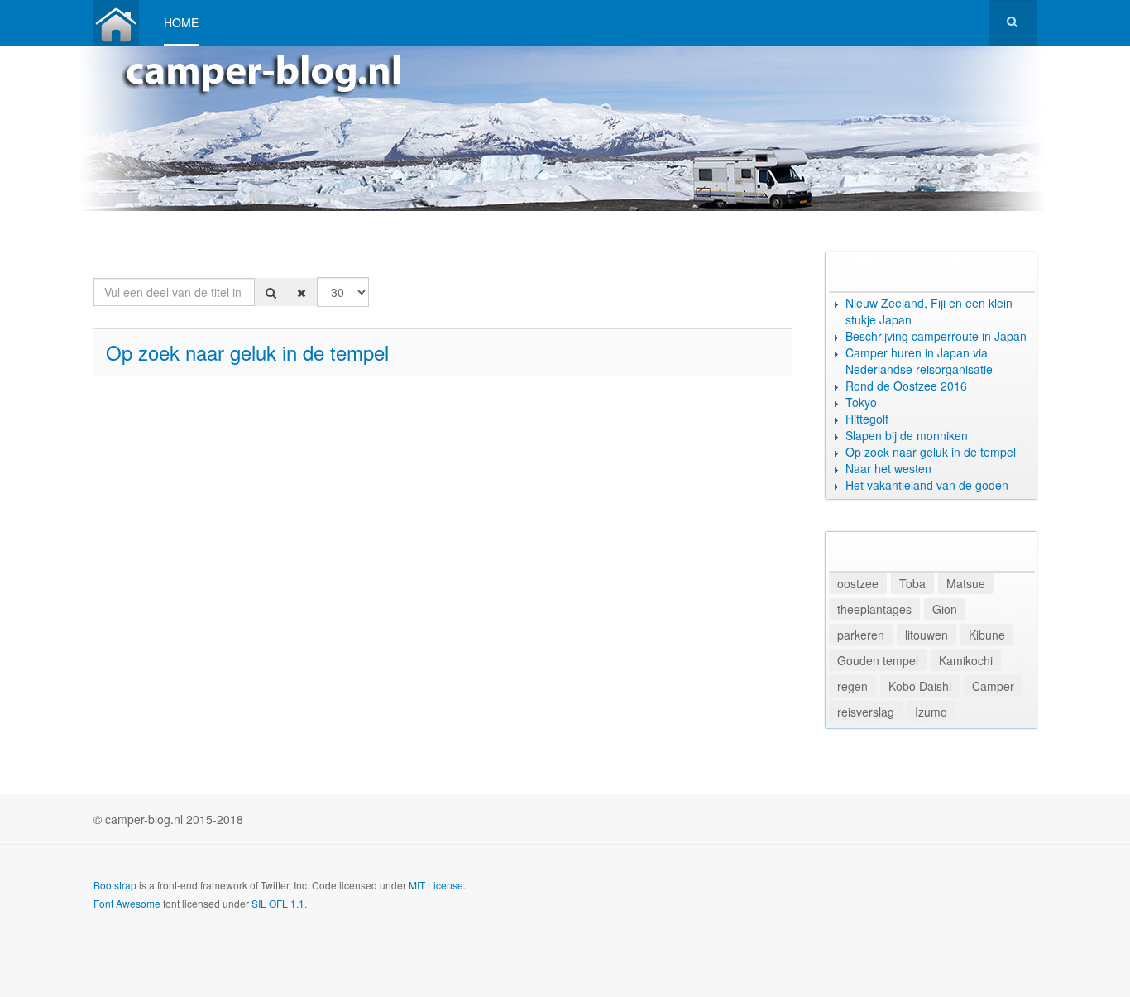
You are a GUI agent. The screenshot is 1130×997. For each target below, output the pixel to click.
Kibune (987, 634)
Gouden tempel (877, 660)
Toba (912, 583)
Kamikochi (966, 660)
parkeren (860, 634)
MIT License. (437, 885)
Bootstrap (114, 885)
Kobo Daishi (919, 686)
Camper (993, 686)
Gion (944, 609)
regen (852, 686)
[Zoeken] (271, 292)
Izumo (931, 711)
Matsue (965, 583)
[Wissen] (301, 292)
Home (181, 22)
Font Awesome (126, 903)
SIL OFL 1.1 (277, 903)
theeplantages (874, 609)
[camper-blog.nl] (116, 23)
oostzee (858, 583)
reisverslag (865, 711)
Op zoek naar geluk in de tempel (247, 352)
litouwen (926, 634)
